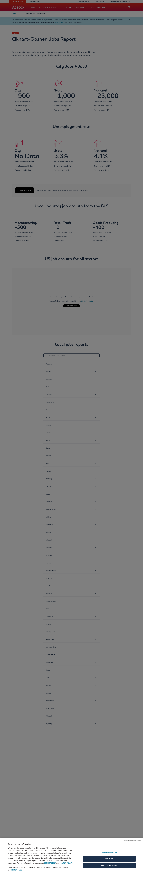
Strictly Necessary (109, 865)
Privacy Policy (65, 863)
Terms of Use (16, 870)
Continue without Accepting (132, 840)
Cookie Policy (50, 863)
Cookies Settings (109, 852)
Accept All (109, 859)
